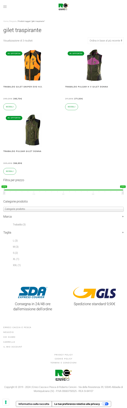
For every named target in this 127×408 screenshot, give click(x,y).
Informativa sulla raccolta (34, 404)
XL (16, 259)
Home (5, 21)
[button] (5, 6)
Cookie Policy (63, 359)
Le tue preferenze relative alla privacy (77, 404)
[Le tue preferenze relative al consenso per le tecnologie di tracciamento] (6, 402)
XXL (17, 265)
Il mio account (12, 347)
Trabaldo (19, 224)
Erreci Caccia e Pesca (17, 327)
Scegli (10, 107)
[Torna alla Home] (63, 6)
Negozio (13, 21)
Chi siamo (9, 337)
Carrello (9, 342)
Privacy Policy (63, 355)
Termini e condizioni (63, 363)
